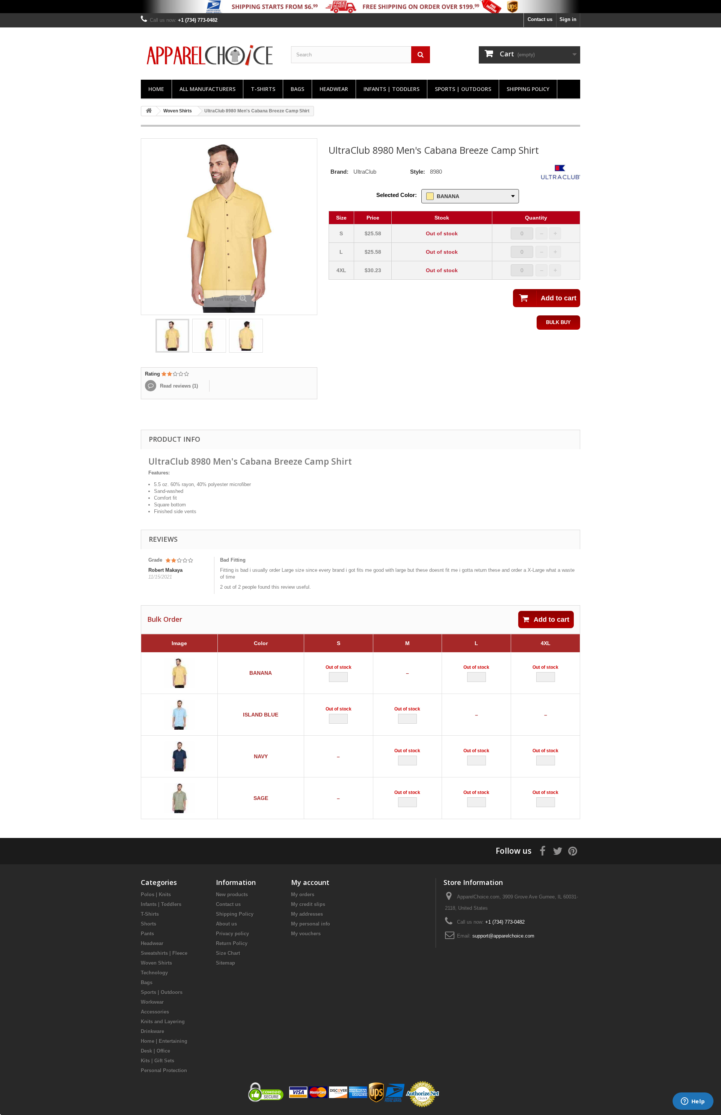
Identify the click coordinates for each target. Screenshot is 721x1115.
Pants (147, 933)
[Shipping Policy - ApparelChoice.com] (360, 6)
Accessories (155, 1012)
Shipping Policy (528, 88)
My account (310, 882)
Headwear (334, 88)
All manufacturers (207, 88)
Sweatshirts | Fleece (164, 953)
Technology (154, 973)
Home (156, 88)
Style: (417, 171)
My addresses (307, 914)
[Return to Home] (149, 111)
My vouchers (306, 933)
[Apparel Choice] (210, 55)
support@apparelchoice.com (503, 936)
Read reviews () (178, 386)
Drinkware (152, 1031)
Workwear (152, 1002)
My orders (302, 894)
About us (226, 924)
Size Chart (228, 953)
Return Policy (231, 943)
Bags (297, 88)
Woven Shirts (156, 963)
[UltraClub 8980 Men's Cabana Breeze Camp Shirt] (172, 335)
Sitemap (225, 963)
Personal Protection (164, 1070)
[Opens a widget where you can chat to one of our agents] (692, 1101)
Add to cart (551, 619)
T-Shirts (263, 88)
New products (232, 894)
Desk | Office (155, 1051)
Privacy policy (232, 933)
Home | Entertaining (164, 1041)
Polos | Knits (156, 894)
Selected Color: (396, 195)
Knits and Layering (163, 1021)
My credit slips (308, 904)
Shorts (148, 924)
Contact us (540, 19)
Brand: (339, 171)
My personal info (310, 924)
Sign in (568, 19)
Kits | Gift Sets (157, 1060)
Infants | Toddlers (391, 88)
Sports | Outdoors (463, 88)
